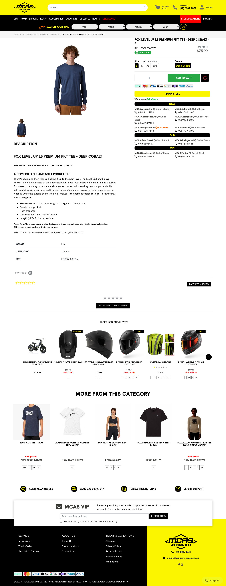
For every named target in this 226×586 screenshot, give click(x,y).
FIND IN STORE (172, 94)
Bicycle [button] (33, 18)
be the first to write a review (113, 305)
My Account (24, 541)
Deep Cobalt (183, 65)
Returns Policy (114, 551)
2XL (155, 66)
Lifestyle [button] (85, 18)
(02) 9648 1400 (186, 112)
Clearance (109, 18)
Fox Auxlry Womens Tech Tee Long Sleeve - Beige (194, 444)
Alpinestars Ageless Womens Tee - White (72, 444)
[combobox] (95, 7)
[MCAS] (28, 7)
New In (96, 18)
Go (183, 26)
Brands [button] (207, 18)
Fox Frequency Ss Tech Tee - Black (153, 444)
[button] (205, 78)
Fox (63, 244)
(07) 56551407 (145, 143)
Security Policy (114, 556)
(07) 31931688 (185, 143)
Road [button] (24, 18)
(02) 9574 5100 (186, 120)
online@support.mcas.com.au (183, 558)
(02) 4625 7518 (146, 131)
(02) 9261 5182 (146, 112)
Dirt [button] (16, 18)
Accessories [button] (56, 18)
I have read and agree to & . (90, 521)
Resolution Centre (28, 551)
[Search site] (145, 7)
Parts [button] (43, 18)
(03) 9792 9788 (146, 156)
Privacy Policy (111, 521)
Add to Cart (184, 78)
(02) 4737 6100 (186, 131)
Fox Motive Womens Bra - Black (113, 444)
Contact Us (68, 551)
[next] (209, 357)
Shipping (110, 541)
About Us (67, 541)
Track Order (25, 546)
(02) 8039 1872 (188, 8)
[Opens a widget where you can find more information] (212, 580)
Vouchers (71, 18)
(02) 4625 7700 (146, 123)
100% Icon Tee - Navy (31, 442)
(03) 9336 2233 (186, 156)
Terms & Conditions (93, 521)
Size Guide (151, 61)
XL (148, 66)
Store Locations (190, 18)
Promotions (112, 561)
